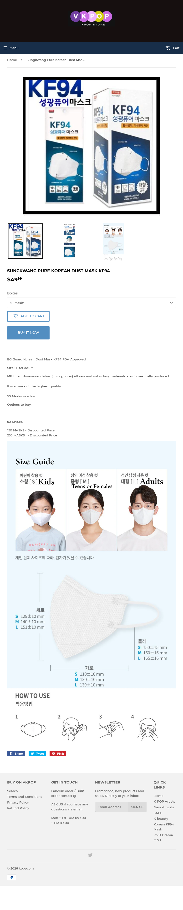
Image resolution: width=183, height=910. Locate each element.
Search (12, 791)
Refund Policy (18, 808)
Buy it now (28, 332)
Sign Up (137, 807)
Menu (14, 48)
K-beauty (161, 818)
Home (12, 60)
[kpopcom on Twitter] (90, 856)
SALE (158, 813)
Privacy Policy (18, 802)
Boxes (12, 293)
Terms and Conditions (24, 797)
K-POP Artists (164, 801)
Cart (175, 48)
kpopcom (26, 868)
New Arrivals (164, 807)
